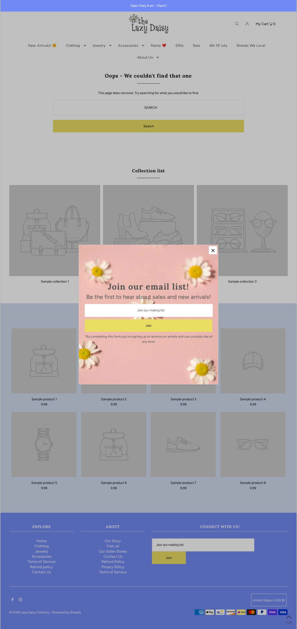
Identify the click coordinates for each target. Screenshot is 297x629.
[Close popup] (213, 250)
